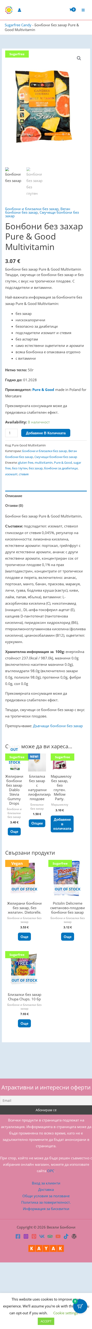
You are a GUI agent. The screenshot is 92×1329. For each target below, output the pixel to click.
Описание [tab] (13, 495)
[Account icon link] (19, 10)
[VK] (42, 1236)
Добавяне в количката (46, 433)
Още (14, 831)
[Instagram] (26, 1236)
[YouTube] (58, 1236)
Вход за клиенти (46, 1183)
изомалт (11, 474)
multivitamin (44, 462)
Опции (37, 823)
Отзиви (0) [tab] (14, 505)
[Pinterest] (34, 1236)
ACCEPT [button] (46, 1321)
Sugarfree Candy (18, 25)
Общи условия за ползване (46, 1195)
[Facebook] (18, 1236)
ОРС (50, 1170)
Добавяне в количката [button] (62, 824)
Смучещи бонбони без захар (42, 214)
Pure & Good (43, 389)
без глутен (19, 468)
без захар (36, 468)
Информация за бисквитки (46, 1208)
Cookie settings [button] (65, 1313)
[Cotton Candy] (74, 1236)
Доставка (46, 1189)
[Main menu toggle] (83, 10)
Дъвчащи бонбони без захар (58, 725)
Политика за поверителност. (46, 1202)
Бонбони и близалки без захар (32, 208)
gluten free (25, 462)
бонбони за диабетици (61, 468)
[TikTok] (66, 1236)
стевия (24, 474)
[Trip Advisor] (50, 1236)
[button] (79, 58)
